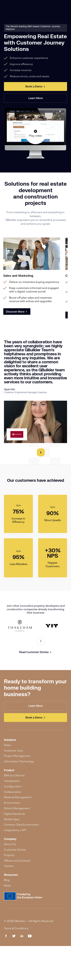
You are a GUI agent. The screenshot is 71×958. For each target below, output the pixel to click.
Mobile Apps (12, 819)
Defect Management (17, 808)
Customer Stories (15, 849)
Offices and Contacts (17, 860)
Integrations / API (15, 830)
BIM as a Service (14, 775)
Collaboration (12, 791)
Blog (7, 879)
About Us (10, 844)
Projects (9, 855)
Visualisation (12, 780)
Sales (7, 744)
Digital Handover (14, 813)
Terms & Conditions (16, 928)
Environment (12, 802)
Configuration (12, 786)
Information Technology (19, 761)
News (7, 885)
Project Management (17, 755)
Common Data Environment (21, 824)
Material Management (18, 797)
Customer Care (13, 750)
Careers (9, 865)
